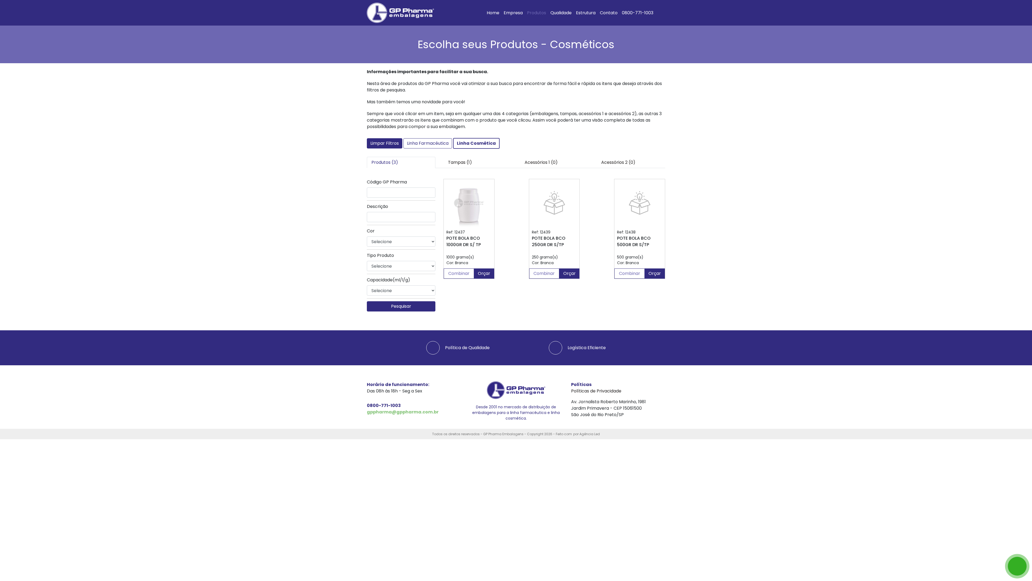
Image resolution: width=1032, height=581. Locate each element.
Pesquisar (401, 306)
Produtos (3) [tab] (384, 162)
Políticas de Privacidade (596, 391)
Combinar (459, 273)
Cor (371, 231)
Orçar (484, 273)
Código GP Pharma (387, 182)
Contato (609, 13)
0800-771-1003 (637, 13)
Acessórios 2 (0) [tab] (618, 162)
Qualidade (561, 13)
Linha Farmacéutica (428, 143)
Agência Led (589, 434)
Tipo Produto (380, 255)
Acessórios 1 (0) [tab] (541, 162)
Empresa (513, 13)
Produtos (536, 13)
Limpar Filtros (384, 143)
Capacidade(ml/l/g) (388, 280)
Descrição (377, 206)
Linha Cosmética (476, 143)
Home (493, 13)
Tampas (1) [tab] (460, 162)
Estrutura (586, 13)
